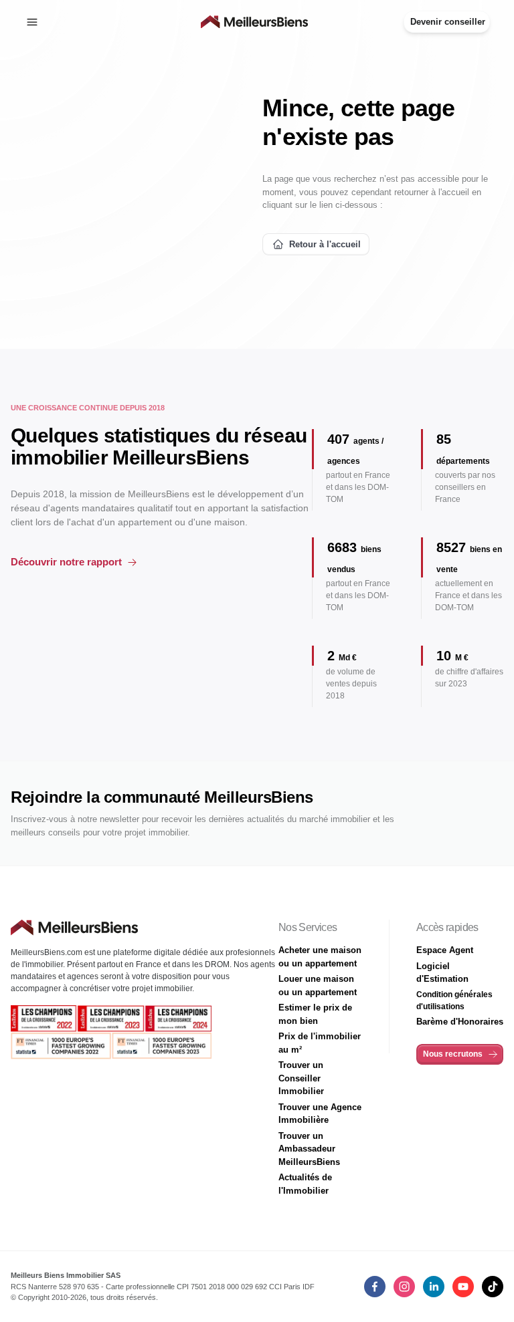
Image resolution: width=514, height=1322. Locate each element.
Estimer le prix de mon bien (315, 1014)
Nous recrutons (453, 1054)
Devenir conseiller (447, 22)
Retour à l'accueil (325, 244)
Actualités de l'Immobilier (305, 1184)
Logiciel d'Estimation (442, 972)
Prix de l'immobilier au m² (319, 1043)
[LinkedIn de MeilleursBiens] (375, 1286)
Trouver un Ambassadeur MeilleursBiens (309, 1149)
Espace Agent (444, 950)
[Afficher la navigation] (32, 22)
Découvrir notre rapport (66, 561)
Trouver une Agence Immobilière (319, 1114)
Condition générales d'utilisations (454, 1000)
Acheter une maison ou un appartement (319, 956)
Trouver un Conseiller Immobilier (301, 1078)
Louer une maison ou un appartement (317, 985)
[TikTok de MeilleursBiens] (492, 1286)
